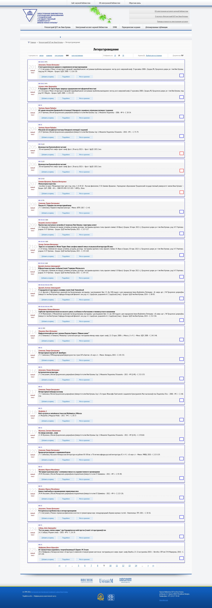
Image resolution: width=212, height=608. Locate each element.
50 (123, 55)
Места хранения (84, 77)
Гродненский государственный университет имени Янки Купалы (49, 592)
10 (115, 55)
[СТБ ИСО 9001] (112, 600)
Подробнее (66, 77)
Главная (33, 42)
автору (41, 55)
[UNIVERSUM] (106, 581)
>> (153, 565)
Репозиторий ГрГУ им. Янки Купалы (57, 27)
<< (59, 565)
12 (123, 565)
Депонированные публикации (156, 27)
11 (117, 565)
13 (130, 565)
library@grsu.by (163, 600)
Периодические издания (131, 27)
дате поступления (77, 55)
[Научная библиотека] (125, 580)
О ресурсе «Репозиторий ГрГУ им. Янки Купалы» (171, 16)
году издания (59, 55)
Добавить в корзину (48, 77)
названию (49, 55)
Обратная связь (135, 3)
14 (136, 565)
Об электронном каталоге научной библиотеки (171, 11)
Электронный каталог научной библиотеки (92, 27)
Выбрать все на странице (154, 55)
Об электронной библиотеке (109, 3)
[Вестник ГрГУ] (87, 581)
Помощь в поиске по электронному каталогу (172, 21)
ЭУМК (115, 27)
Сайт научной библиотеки (80, 3)
